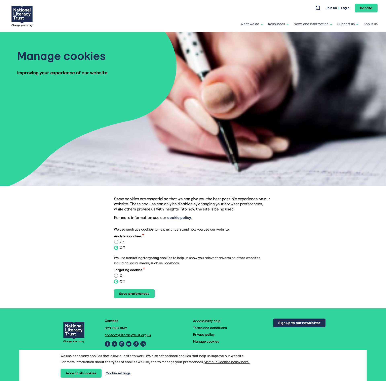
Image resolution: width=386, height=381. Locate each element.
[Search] (318, 8)
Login (345, 8)
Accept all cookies (81, 373)
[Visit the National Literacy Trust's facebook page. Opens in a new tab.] (107, 344)
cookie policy (179, 217)
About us (370, 24)
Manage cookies (206, 341)
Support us (346, 24)
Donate (366, 8)
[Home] (22, 16)
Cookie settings (118, 373)
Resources (276, 24)
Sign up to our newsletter (299, 322)
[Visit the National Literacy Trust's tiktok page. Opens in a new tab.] (136, 344)
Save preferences (134, 293)
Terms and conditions (210, 328)
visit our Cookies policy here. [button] (226, 362)
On (121, 242)
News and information (311, 24)
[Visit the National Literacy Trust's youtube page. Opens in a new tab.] (128, 344)
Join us (331, 8)
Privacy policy (204, 334)
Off (122, 247)
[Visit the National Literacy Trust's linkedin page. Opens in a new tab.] (143, 344)
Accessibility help (206, 321)
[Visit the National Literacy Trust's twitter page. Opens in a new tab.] (114, 344)
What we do (249, 24)
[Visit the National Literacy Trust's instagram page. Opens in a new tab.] (121, 344)
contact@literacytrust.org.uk (128, 335)
